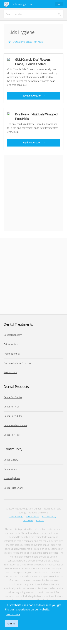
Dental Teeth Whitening (16, 425)
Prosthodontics (12, 353)
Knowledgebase (12, 478)
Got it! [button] (11, 623)
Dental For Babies (13, 397)
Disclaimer (28, 520)
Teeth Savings (16, 516)
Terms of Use (32, 516)
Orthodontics (11, 344)
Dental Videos (11, 469)
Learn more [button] (13, 614)
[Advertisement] (33, 193)
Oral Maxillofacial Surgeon (17, 363)
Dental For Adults (13, 415)
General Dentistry (13, 334)
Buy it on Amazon (32, 95)
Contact (40, 520)
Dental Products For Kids (28, 41)
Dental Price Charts (13, 487)
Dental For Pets (11, 434)
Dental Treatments (18, 324)
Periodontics (10, 372)
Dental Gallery (11, 459)
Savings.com (21, 4)
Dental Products (16, 386)
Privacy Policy (49, 516)
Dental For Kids (11, 406)
